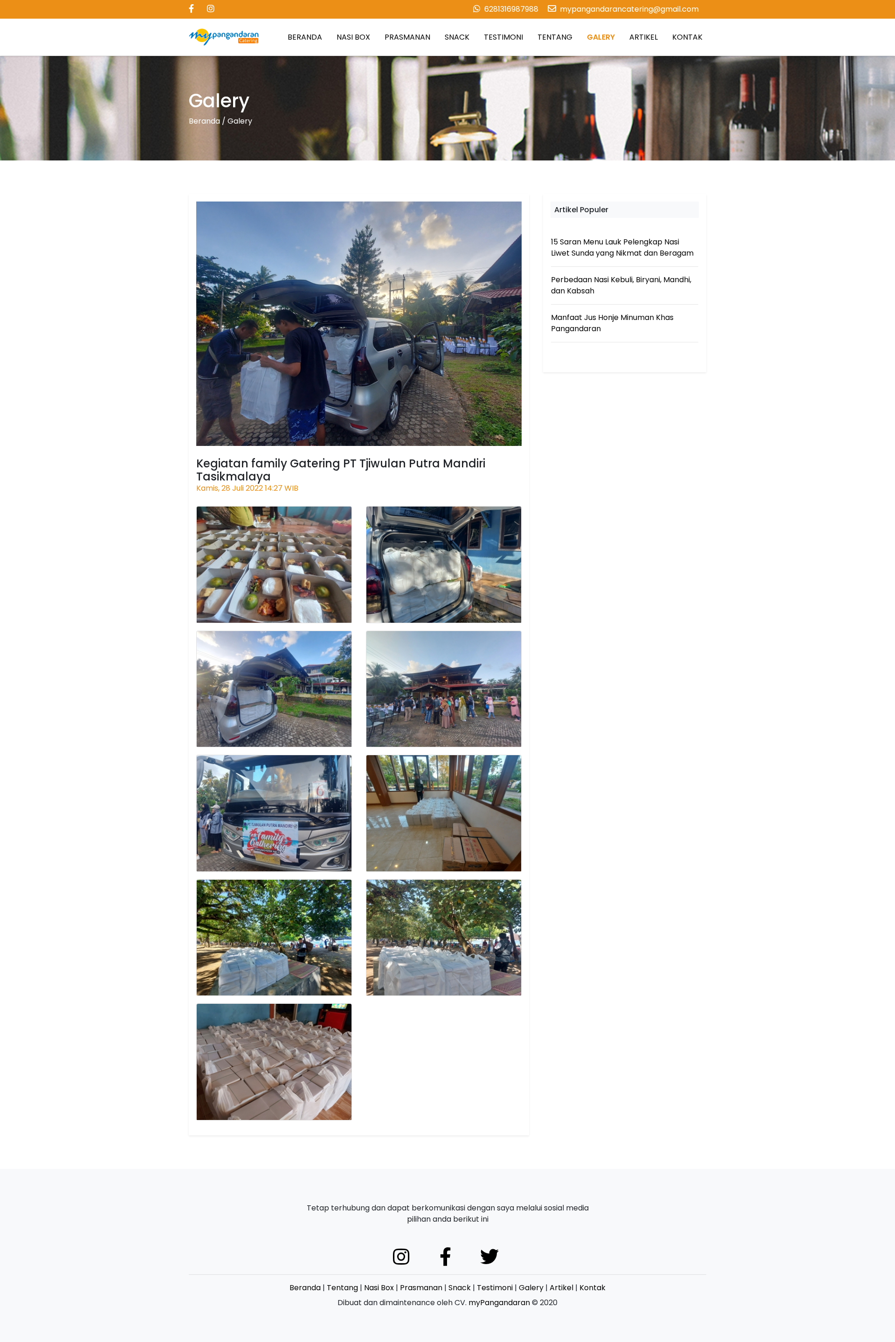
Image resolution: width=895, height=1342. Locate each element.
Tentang (342, 1287)
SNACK (457, 37)
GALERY (601, 37)
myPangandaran (499, 1302)
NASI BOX (353, 37)
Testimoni (495, 1287)
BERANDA (305, 37)
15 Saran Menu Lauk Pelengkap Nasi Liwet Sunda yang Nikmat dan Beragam (622, 247)
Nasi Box (379, 1287)
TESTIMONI (503, 37)
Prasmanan (421, 1287)
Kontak (592, 1287)
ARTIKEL (643, 37)
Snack (459, 1287)
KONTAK (687, 37)
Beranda (204, 121)
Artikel (561, 1287)
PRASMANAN (407, 37)
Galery (531, 1287)
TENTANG (554, 37)
